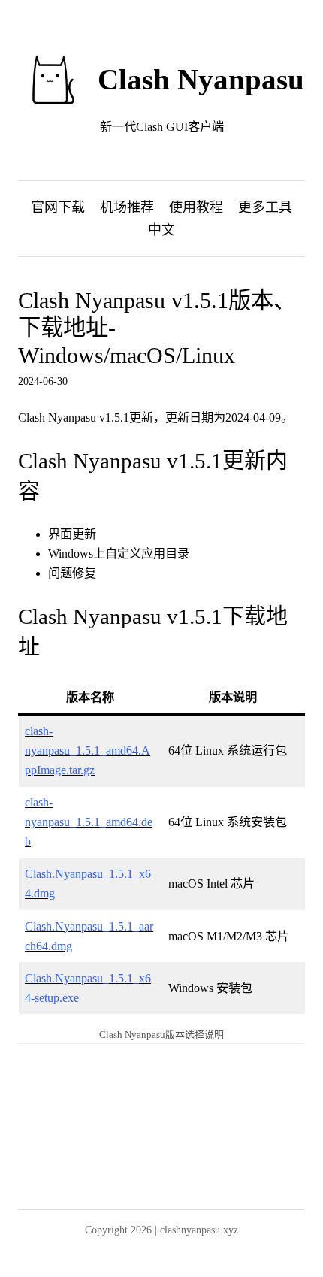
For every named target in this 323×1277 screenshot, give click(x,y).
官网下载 (58, 207)
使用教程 (196, 207)
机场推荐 (127, 207)
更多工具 (265, 207)
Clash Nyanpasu (201, 79)
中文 (161, 230)
